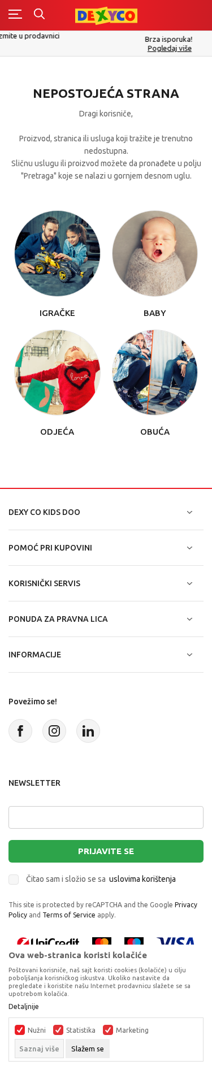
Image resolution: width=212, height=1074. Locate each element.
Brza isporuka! (112, 39)
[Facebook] (20, 731)
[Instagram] (54, 731)
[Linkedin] (88, 731)
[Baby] (155, 252)
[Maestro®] (134, 942)
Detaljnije (23, 1006)
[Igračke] (57, 252)
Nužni (37, 1030)
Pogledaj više (114, 48)
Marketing (132, 1030)
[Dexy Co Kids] (106, 15)
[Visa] (176, 942)
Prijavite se (106, 851)
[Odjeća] (57, 371)
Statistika (81, 1030)
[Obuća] (155, 371)
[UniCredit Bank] (48, 942)
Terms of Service (69, 915)
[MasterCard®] (101, 942)
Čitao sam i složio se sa (101, 879)
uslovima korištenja (142, 879)
